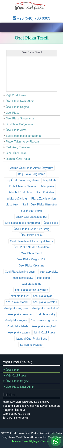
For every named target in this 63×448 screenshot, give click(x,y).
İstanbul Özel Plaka (18, 159)
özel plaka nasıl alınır (45, 308)
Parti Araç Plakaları (18, 147)
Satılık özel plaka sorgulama (23, 136)
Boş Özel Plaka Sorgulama (22, 180)
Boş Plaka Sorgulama (19, 124)
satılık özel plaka (31, 210)
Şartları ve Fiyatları (31, 345)
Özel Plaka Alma (16, 130)
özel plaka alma (31, 284)
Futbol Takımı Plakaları (23, 186)
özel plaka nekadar (20, 314)
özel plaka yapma (19, 332)
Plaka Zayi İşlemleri (43, 198)
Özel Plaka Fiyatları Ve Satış (31, 229)
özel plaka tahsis (18, 326)
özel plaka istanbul (17, 302)
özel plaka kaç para (16, 308)
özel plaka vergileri (44, 326)
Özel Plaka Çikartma (31, 265)
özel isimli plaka (23, 278)
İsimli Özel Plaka (16, 153)
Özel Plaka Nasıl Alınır (20, 101)
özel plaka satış (45, 314)
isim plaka (47, 186)
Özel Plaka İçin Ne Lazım (20, 271)
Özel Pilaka (51, 223)
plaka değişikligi (17, 198)
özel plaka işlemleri (45, 302)
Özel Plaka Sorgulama (20, 118)
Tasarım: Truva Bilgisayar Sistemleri (31, 441)
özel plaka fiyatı (42, 296)
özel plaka (43, 278)
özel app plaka (49, 271)
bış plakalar (50, 180)
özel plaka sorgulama (44, 320)
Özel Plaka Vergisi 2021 (32, 259)
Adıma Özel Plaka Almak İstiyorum (31, 168)
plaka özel (12, 204)
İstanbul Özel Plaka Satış (31, 338)
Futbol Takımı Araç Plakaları (23, 141)
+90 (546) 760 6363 (33, 18)
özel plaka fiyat (20, 296)
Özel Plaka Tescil (31, 253)
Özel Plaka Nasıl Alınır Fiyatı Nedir (31, 241)
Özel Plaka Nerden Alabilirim (31, 247)
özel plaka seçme (16, 320)
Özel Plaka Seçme (17, 107)
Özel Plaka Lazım (32, 235)
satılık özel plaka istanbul (31, 217)
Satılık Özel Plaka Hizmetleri (40, 204)
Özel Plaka (12, 113)
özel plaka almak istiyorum (31, 290)
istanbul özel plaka (21, 192)
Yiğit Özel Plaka (16, 95)
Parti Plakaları (45, 192)
